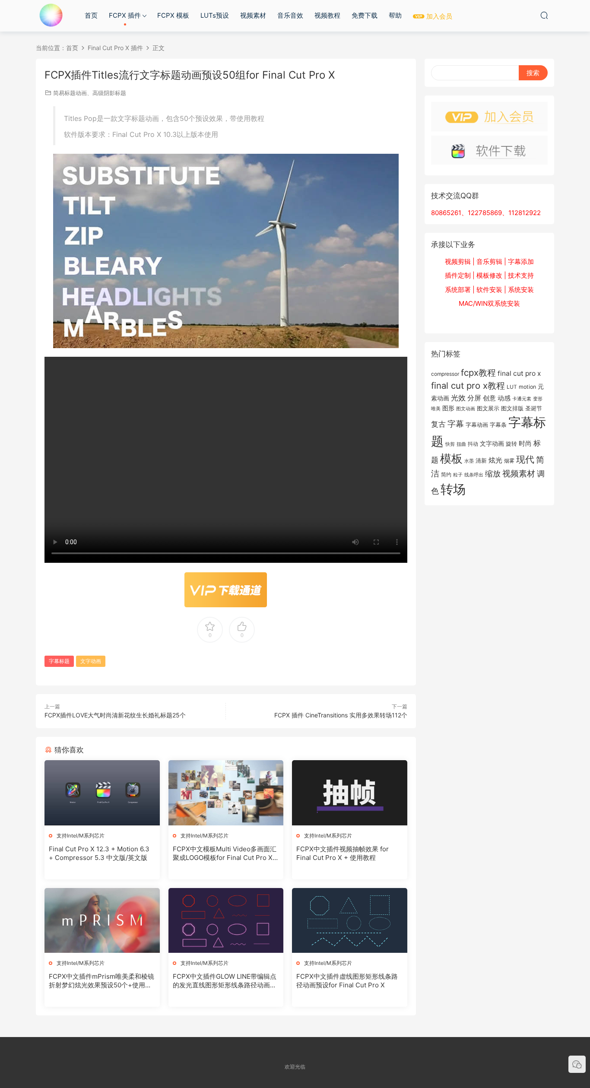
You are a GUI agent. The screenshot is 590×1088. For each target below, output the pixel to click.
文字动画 (90, 661)
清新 (481, 460)
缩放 (493, 473)
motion (527, 387)
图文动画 (465, 409)
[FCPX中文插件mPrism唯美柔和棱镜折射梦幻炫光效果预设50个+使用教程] (102, 920)
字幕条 (498, 424)
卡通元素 (521, 399)
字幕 (455, 424)
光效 (458, 397)
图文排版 (512, 408)
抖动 (473, 444)
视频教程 (327, 15)
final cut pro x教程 (468, 385)
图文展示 (488, 408)
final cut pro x (519, 373)
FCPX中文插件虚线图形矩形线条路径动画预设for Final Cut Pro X (347, 980)
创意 (489, 398)
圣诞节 (533, 408)
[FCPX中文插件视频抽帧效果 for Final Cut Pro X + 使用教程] (349, 792)
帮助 (395, 15)
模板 (451, 458)
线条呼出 (473, 475)
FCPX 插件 (125, 15)
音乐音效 (290, 15)
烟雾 (509, 461)
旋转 (511, 443)
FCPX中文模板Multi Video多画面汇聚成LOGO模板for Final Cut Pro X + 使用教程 (226, 853)
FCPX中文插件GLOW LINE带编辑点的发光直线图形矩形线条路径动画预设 (224, 981)
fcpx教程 (478, 372)
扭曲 (461, 444)
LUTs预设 (214, 15)
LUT (512, 387)
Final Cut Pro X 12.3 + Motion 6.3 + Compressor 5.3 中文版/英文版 (99, 853)
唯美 (436, 409)
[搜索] (544, 15)
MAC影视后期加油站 (51, 15)
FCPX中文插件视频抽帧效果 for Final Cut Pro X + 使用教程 (342, 853)
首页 (91, 15)
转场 (453, 489)
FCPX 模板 (173, 15)
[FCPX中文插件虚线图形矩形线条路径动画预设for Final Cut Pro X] (349, 920)
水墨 (469, 461)
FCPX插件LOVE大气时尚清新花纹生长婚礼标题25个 (115, 715)
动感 (504, 398)
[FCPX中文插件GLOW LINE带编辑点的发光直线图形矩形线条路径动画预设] (226, 920)
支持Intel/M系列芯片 (81, 835)
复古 (438, 424)
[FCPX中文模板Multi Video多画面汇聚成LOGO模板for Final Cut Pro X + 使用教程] (226, 792)
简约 (446, 474)
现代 (525, 459)
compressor (445, 374)
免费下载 (364, 15)
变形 (537, 399)
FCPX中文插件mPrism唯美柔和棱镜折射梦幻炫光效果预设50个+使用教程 (101, 981)
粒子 (458, 475)
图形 (448, 408)
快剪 (450, 444)
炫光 (495, 460)
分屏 (474, 397)
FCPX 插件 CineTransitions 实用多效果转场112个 (340, 715)
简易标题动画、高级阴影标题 (89, 92)
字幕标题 (59, 661)
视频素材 (253, 15)
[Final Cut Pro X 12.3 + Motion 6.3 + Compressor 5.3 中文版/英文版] (102, 792)
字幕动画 (477, 424)
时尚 (525, 443)
